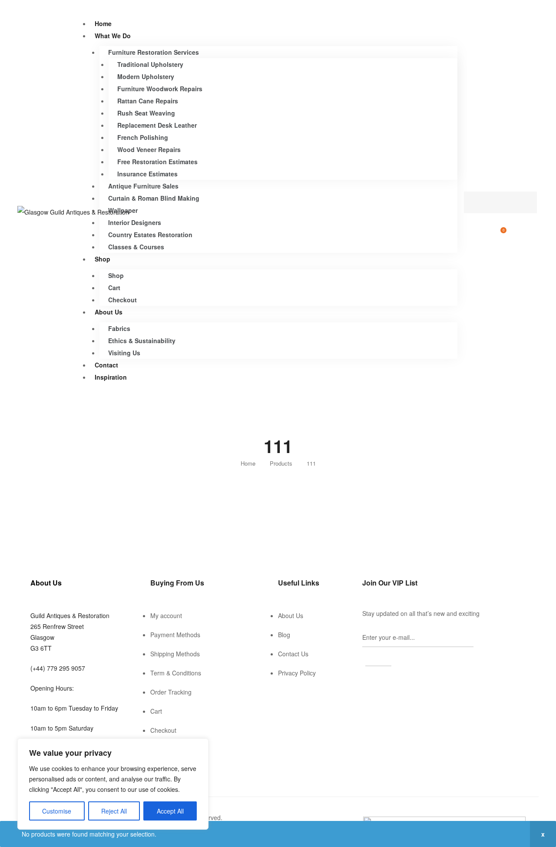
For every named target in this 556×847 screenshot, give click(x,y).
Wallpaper (123, 210)
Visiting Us (124, 352)
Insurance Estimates (147, 173)
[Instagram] (377, 681)
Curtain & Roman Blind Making (153, 198)
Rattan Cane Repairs (147, 100)
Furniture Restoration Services (153, 52)
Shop (102, 259)
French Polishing (142, 137)
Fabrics (119, 328)
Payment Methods (175, 634)
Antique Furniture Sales (143, 186)
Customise (56, 811)
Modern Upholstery (145, 76)
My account (166, 615)
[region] (112, 784)
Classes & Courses (136, 246)
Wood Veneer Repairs (149, 149)
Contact (106, 365)
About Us (108, 312)
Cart (114, 287)
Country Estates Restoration (150, 234)
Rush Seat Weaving (146, 113)
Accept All (170, 811)
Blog (284, 634)
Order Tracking (171, 692)
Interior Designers (134, 222)
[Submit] (378, 656)
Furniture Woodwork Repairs (159, 88)
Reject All (114, 811)
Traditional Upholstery (150, 64)
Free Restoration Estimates (157, 161)
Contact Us (293, 653)
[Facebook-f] (365, 681)
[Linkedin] (390, 681)
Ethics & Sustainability (141, 340)
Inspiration (111, 377)
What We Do (113, 35)
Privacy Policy (297, 672)
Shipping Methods (175, 653)
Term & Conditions (175, 672)
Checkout (122, 299)
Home (103, 23)
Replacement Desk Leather (157, 125)
